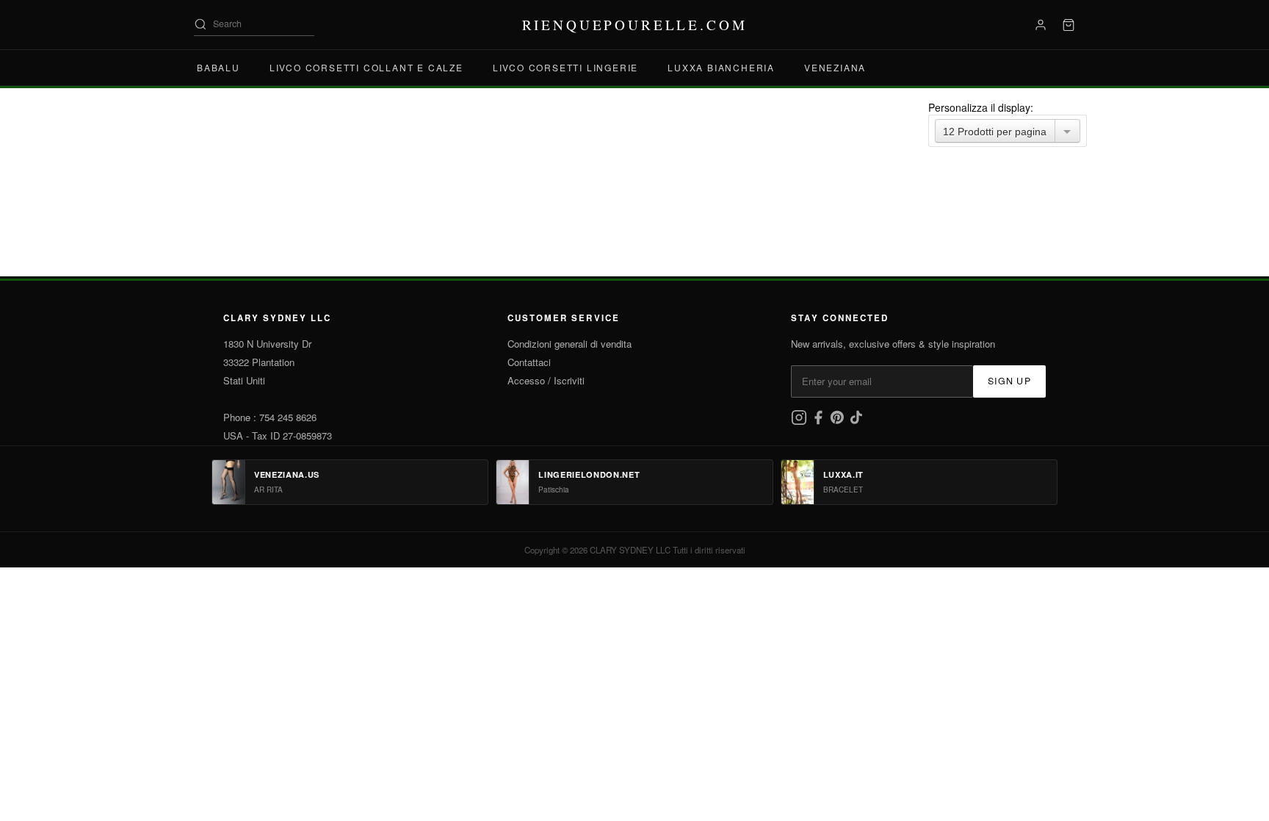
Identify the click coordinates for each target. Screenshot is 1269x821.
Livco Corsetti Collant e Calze (366, 67)
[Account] (1040, 25)
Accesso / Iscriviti (546, 380)
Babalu (218, 67)
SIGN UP (1009, 380)
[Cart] (1068, 25)
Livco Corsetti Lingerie (565, 67)
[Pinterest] (838, 422)
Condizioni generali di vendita (569, 344)
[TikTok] (856, 422)
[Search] (200, 24)
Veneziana (835, 67)
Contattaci (529, 362)
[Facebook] (819, 422)
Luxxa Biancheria (721, 67)
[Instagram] (800, 422)
